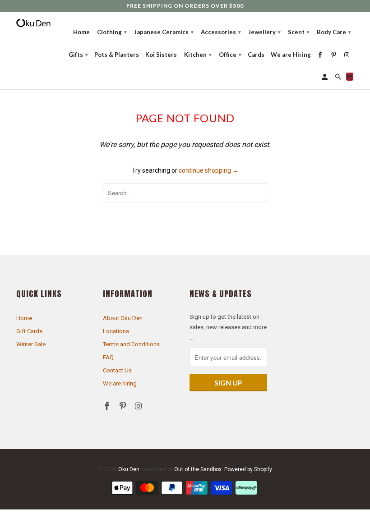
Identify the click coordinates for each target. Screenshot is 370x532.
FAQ (108, 357)
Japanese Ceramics (164, 32)
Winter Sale (31, 344)
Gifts (78, 54)
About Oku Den (123, 318)
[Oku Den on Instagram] (139, 406)
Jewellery (264, 32)
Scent (299, 32)
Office (230, 54)
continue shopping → (209, 170)
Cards (256, 54)
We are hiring (120, 383)
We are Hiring (291, 54)
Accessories (221, 32)
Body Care (334, 32)
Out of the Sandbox (198, 469)
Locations (116, 331)
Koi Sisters (161, 54)
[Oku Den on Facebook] (108, 406)
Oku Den (128, 469)
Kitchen (198, 54)
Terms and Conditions (131, 344)
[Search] (339, 76)
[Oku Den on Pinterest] (124, 406)
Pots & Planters (116, 54)
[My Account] (325, 76)
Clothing (112, 32)
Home (24, 318)
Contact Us (117, 370)
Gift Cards (29, 331)
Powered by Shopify (248, 469)
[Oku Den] (33, 23)
